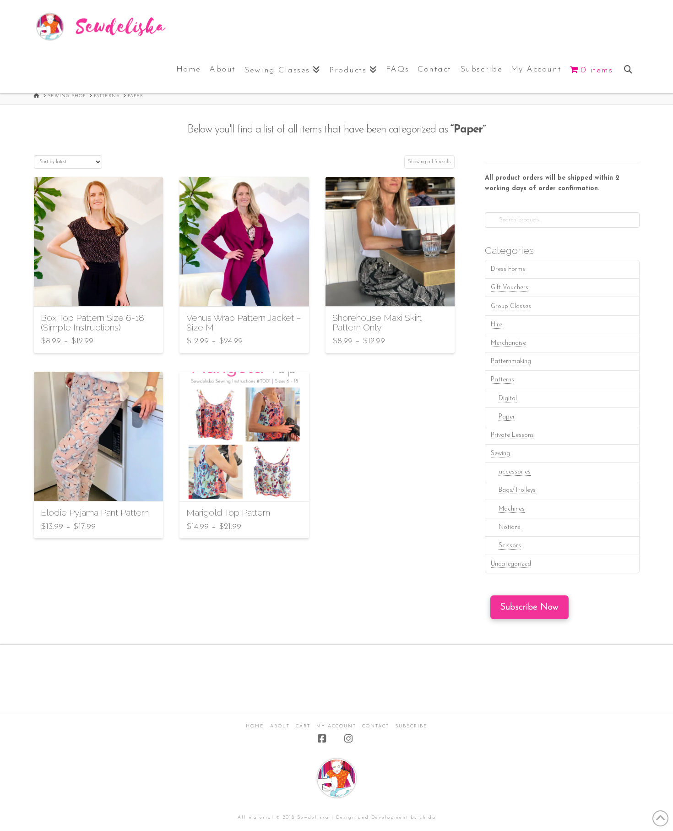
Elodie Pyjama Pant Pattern (95, 512)
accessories (515, 471)
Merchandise (508, 343)
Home (255, 726)
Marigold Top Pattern (228, 512)
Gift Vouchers (509, 287)
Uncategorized (511, 564)
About (280, 726)
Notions (510, 527)
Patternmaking (511, 361)
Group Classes (511, 306)
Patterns (502, 379)
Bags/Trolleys (517, 490)
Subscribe (411, 726)
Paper (507, 416)
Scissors (510, 545)
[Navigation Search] (628, 68)
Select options (101, 291)
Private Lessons (512, 435)
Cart (303, 726)
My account (336, 726)
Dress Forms (508, 269)
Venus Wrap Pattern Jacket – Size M (243, 323)
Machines (512, 509)
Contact (375, 726)
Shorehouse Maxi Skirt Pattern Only (377, 323)
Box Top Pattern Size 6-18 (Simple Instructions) (92, 323)
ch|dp (428, 817)
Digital (508, 398)
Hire (496, 324)
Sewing (500, 453)
